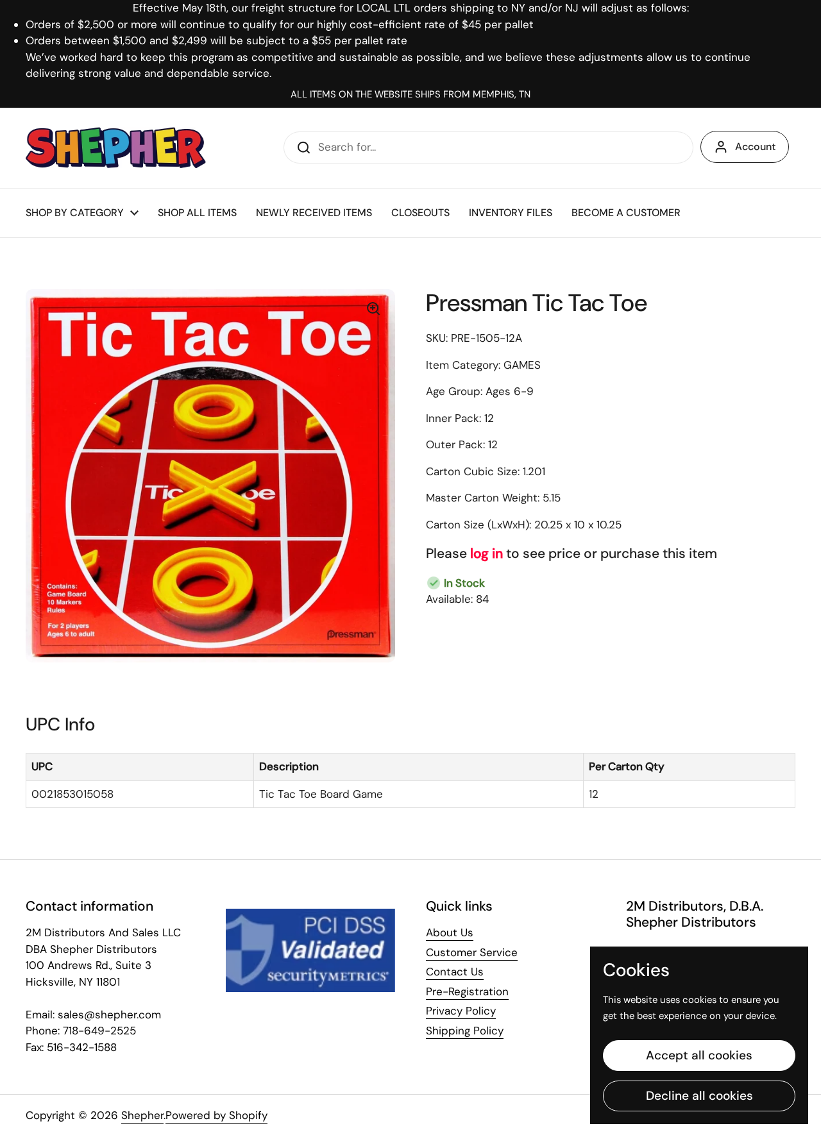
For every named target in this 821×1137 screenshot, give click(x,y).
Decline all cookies (699, 1096)
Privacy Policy (461, 1011)
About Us (449, 932)
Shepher (142, 1115)
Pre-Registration (467, 991)
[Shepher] (116, 148)
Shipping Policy (465, 1030)
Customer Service (472, 952)
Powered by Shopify (216, 1115)
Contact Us (455, 971)
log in (486, 553)
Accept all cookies (699, 1055)
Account (755, 146)
